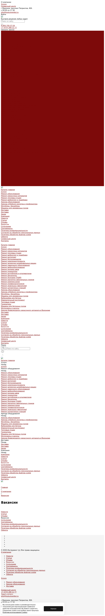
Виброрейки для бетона (11, 140)
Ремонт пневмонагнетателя (12, 126)
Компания (5, 161)
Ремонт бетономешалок (11, 101)
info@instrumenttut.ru (10, 12)
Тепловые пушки (8, 144)
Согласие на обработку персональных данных (20, 75)
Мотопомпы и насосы (10, 150)
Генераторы (6, 146)
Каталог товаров (8, 87)
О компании (6, 552)
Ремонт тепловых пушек (11, 40)
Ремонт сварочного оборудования (15, 107)
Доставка (5, 52)
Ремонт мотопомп (8, 99)
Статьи (4, 62)
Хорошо (53, 609)
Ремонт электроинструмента (13, 103)
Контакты (5, 185)
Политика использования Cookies (15, 612)
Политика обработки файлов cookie (16, 77)
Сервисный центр (8, 6)
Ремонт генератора (9, 113)
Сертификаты (7, 71)
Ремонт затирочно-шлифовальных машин (18, 105)
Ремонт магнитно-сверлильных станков (17, 122)
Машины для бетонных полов (13, 148)
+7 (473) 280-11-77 (9, 28)
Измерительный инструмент (13, 142)
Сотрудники (6, 68)
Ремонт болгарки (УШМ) (11, 120)
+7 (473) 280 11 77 (9, 592)
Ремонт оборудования (10, 36)
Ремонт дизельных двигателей (14, 128)
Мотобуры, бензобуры (10, 48)
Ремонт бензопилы (9, 118)
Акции (3, 158)
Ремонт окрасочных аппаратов (14, 38)
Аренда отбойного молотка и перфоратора (19, 46)
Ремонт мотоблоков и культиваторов (16, 116)
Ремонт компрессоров (10, 124)
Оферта (4, 79)
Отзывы (4, 64)
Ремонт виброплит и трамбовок (14, 42)
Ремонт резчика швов (10, 111)
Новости (4, 60)
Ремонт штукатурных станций (13, 130)
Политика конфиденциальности (14, 73)
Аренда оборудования (10, 44)
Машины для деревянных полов (14, 50)
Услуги (4, 4)
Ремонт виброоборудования (13, 109)
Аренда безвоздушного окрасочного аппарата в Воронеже (25, 152)
